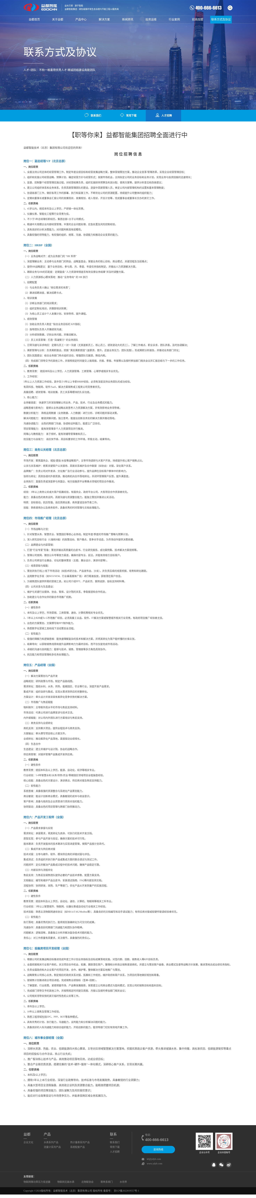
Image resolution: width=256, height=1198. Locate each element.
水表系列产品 (51, 1142)
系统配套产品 (77, 1147)
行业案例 (174, 19)
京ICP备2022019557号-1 (126, 1190)
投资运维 (151, 19)
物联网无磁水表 (65, 1182)
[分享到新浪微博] (229, 1165)
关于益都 (57, 19)
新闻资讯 (127, 19)
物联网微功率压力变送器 (37, 1182)
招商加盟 (197, 19)
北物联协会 (87, 1182)
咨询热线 (158, 1149)
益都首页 (34, 19)
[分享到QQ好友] (214, 1165)
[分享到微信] (221, 1165)
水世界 (123, 1182)
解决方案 (104, 19)
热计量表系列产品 (80, 1142)
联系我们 (96, 115)
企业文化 (28, 1142)
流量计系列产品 (52, 1147)
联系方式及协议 (221, 19)
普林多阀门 (106, 1182)
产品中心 (81, 19)
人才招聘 (166, 115)
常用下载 (131, 115)
